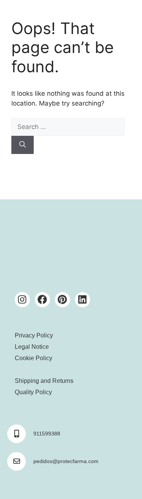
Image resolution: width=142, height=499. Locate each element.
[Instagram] (22, 299)
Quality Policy (33, 392)
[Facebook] (42, 299)
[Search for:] (68, 127)
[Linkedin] (82, 299)
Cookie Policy (33, 358)
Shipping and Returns (44, 381)
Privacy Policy (34, 335)
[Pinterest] (62, 299)
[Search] (22, 145)
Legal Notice (32, 347)
